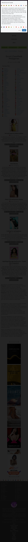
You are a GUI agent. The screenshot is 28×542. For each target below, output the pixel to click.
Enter (24, 30)
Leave (19, 30)
